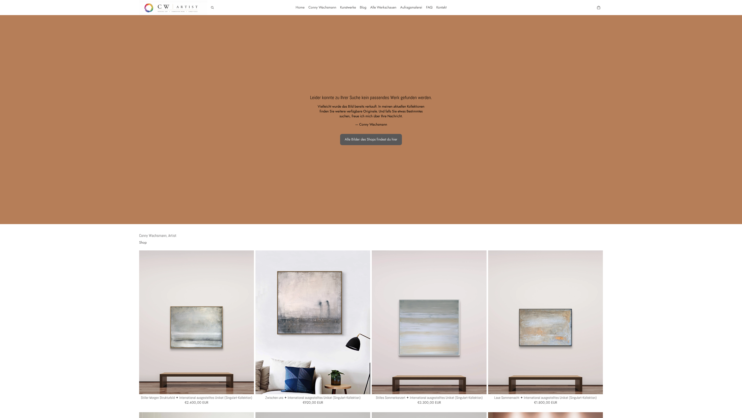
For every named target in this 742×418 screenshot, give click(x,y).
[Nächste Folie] (248, 322)
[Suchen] (212, 7)
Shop (143, 242)
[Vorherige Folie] (145, 322)
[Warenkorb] (598, 7)
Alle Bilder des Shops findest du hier (371, 139)
